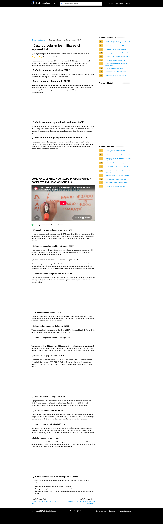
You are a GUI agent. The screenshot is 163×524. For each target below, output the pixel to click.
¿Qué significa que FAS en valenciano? (116, 182)
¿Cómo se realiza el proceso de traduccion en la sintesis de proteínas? (117, 42)
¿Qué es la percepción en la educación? (117, 175)
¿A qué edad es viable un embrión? (115, 186)
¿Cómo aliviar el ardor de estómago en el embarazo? (117, 171)
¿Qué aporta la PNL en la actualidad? (116, 75)
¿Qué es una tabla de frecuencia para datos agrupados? (118, 159)
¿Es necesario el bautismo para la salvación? (115, 151)
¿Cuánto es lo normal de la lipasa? (115, 71)
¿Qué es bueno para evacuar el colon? (116, 60)
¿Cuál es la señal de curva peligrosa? (116, 163)
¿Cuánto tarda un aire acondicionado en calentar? (117, 167)
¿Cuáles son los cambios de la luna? (116, 49)
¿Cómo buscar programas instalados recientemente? (116, 64)
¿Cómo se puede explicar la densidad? (116, 53)
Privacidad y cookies (124, 511)
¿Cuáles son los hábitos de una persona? (117, 56)
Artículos (110, 3)
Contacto (112, 511)
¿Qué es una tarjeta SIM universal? (115, 179)
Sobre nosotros (101, 511)
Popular (128, 3)
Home (34, 40)
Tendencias (119, 3)
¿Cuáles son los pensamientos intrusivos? (117, 155)
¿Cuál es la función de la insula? (114, 46)
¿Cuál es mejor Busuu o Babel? (114, 68)
